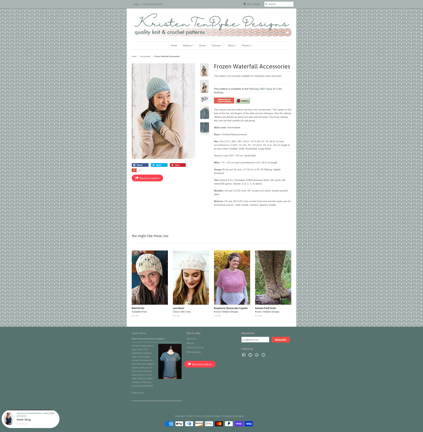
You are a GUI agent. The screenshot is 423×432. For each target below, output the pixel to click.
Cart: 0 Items (253, 4)
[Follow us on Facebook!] (244, 356)
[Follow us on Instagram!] (257, 356)
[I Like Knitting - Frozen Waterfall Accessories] (224, 102)
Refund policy (194, 352)
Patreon (246, 45)
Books (202, 45)
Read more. (138, 392)
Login (136, 4)
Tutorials (216, 45)
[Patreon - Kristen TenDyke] (147, 180)
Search (190, 343)
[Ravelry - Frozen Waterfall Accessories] (242, 102)
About (231, 45)
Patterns (187, 45)
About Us (191, 338)
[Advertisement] (163, 205)
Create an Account (152, 4)
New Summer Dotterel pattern (148, 338)
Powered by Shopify (233, 416)
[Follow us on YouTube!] (263, 356)
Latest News (139, 333)
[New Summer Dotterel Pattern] (170, 378)
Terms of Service (195, 347)
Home (174, 45)
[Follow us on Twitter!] (250, 356)
